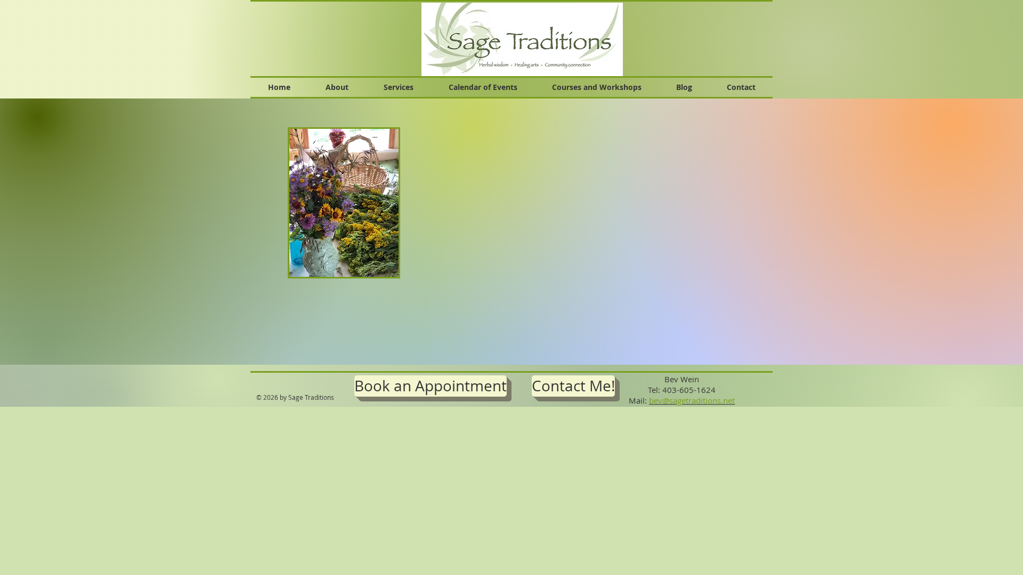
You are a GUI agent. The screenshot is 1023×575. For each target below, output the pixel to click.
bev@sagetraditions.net (692, 400)
